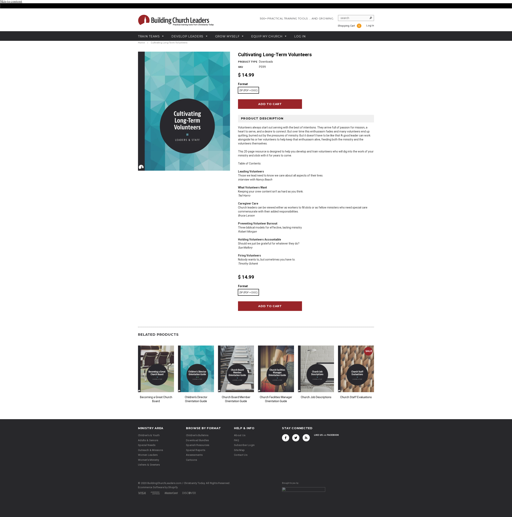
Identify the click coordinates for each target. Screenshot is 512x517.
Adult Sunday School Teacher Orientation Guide (195, 399)
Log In (370, 25)
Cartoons (191, 459)
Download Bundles (197, 440)
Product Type (247, 61)
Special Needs (147, 445)
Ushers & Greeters (149, 464)
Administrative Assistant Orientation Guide (155, 399)
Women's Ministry (148, 459)
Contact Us (240, 454)
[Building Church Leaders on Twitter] (295, 437)
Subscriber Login (244, 445)
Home (141, 42)
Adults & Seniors (148, 440)
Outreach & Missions (150, 450)
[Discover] (189, 492)
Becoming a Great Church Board (236, 399)
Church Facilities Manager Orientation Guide (355, 399)
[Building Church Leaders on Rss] (306, 437)
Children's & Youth (149, 435)
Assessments (194, 454)
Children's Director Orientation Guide (275, 399)
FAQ (236, 440)
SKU (240, 66)
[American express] (155, 492)
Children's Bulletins (197, 435)
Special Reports (195, 450)
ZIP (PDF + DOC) (248, 90)
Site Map (239, 450)
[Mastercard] (171, 492)
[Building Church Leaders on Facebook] (285, 437)
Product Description (262, 118)
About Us (239, 435)
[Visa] (142, 492)
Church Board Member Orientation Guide (315, 399)
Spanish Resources (197, 445)
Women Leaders (148, 454)
